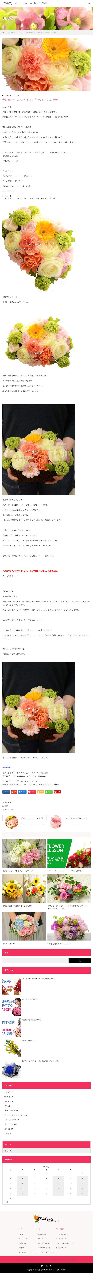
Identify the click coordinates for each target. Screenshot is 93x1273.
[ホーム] (3, 32)
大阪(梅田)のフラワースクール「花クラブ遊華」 (51, 1270)
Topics (39, 1229)
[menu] (89, 3)
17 (22, 1188)
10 (22, 1183)
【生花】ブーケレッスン (11, 944)
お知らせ (7, 1101)
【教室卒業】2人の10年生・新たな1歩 (17, 906)
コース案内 (60, 1229)
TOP (20, 1229)
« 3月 (6, 1202)
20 (58, 1188)
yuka (11, 802)
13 (58, 1183)
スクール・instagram (39, 773)
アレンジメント (10, 810)
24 (22, 1193)
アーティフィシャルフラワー (13, 1115)
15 (82, 1183)
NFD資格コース (61, 1248)
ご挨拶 (21, 1234)
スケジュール (23, 1239)
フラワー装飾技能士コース (65, 1243)
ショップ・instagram (37, 776)
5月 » (10, 1202)
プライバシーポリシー (26, 1252)
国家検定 (7, 1129)
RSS (51, 1266)
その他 (6, 1106)
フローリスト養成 (10, 1120)
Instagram (41, 1266)
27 (58, 1193)
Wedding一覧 (41, 1234)
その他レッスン (9, 1110)
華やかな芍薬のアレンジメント (59, 944)
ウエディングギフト (43, 1243)
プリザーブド (8, 1124)
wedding (7, 1097)
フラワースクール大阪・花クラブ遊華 (43, 784)
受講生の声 (22, 1243)
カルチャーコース (62, 1234)
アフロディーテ (31, 781)
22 (82, 1188)
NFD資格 (7, 1092)
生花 (17, 95)
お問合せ (22, 1248)
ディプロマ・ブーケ (43, 1248)
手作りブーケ (41, 1239)
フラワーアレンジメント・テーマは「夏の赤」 (65, 871)
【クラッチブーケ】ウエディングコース (17, 871)
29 (82, 1193)
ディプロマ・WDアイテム (45, 1252)
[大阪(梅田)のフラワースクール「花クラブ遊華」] (43, 3)
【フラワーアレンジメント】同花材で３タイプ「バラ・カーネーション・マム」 (68, 907)
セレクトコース (61, 1239)
